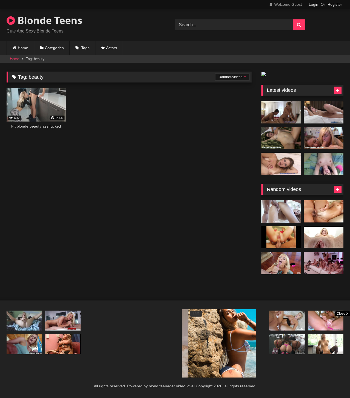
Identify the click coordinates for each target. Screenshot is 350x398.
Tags (85, 48)
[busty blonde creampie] (323, 237)
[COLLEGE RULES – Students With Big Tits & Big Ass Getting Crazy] (323, 138)
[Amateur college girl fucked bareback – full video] (323, 164)
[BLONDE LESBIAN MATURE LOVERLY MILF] (63, 344)
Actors (111, 48)
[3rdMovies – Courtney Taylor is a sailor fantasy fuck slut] (63, 321)
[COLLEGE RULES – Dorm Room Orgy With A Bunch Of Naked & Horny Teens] (281, 138)
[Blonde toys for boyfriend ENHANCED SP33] (24, 321)
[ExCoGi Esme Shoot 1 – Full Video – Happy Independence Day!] (323, 112)
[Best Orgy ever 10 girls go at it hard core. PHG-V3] (323, 263)
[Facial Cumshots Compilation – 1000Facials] (281, 263)
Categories (54, 48)
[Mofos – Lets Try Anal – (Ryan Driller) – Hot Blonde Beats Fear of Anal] (24, 344)
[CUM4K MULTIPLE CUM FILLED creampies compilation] (281, 211)
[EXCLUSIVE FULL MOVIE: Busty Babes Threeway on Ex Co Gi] (281, 112)
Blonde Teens (48, 20)
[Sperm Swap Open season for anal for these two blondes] (281, 237)
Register (335, 4)
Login (313, 4)
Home (23, 48)
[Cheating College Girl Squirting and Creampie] (281, 164)
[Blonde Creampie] (323, 211)
